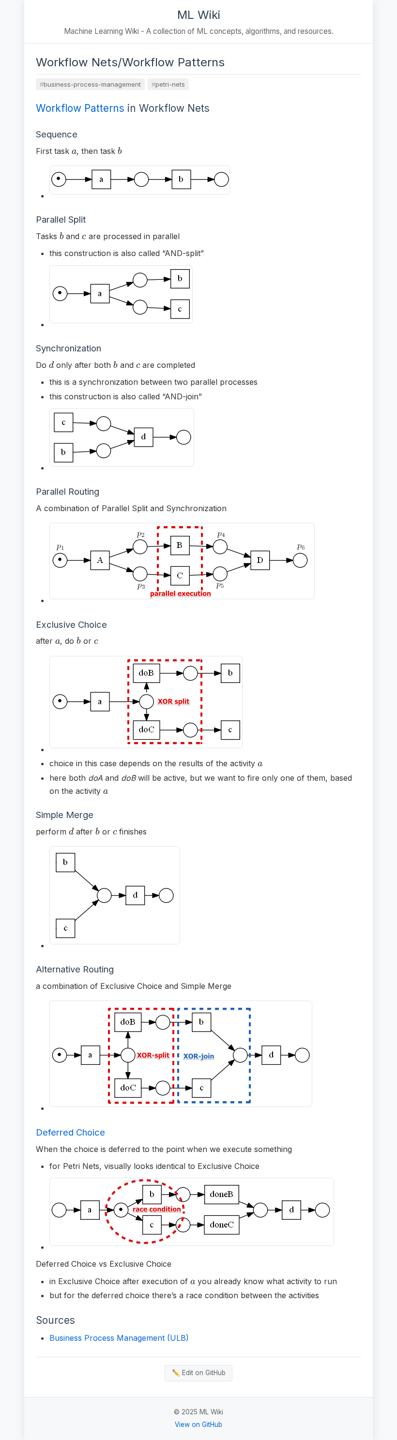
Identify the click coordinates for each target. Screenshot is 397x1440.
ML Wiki (198, 15)
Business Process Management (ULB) (119, 1338)
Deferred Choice (70, 1132)
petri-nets (170, 84)
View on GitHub (198, 1424)
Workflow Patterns (80, 108)
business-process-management (92, 84)
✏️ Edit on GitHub (199, 1373)
